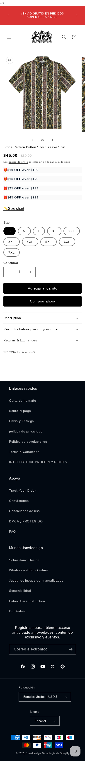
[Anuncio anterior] (8, 15)
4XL (30, 242)
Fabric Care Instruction (27, 601)
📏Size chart (13, 208)
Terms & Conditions (24, 452)
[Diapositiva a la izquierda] (33, 140)
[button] (9, 37)
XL (54, 231)
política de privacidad (25, 431)
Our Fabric (17, 611)
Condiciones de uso (24, 511)
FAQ (12, 531)
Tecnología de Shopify (56, 753)
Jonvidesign (33, 753)
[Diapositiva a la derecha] (53, 140)
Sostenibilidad (20, 590)
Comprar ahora (42, 301)
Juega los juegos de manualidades (36, 580)
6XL (67, 242)
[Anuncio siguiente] (77, 15)
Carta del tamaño (22, 400)
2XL (71, 231)
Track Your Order (22, 490)
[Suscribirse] (71, 649)
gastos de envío (18, 162)
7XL (11, 252)
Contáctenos (19, 501)
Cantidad (10, 263)
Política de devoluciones (28, 441)
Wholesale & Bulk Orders (28, 570)
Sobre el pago (20, 411)
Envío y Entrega (21, 421)
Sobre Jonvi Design (24, 560)
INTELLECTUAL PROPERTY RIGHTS (38, 462)
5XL (48, 242)
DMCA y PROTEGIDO (26, 521)
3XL (11, 242)
